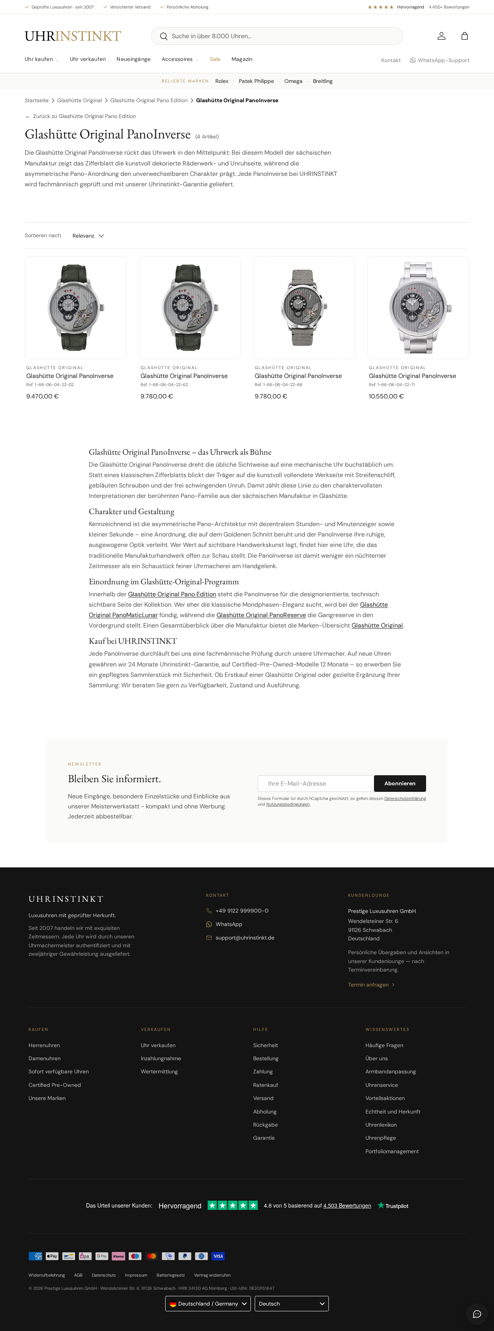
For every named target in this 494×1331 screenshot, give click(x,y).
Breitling (323, 81)
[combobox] (277, 36)
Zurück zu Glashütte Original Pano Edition (80, 116)
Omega (293, 81)
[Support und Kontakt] (477, 1314)
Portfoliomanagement (392, 1151)
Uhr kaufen (39, 59)
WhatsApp (229, 924)
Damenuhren (45, 1058)
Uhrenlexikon (381, 1124)
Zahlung (263, 1071)
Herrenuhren (44, 1045)
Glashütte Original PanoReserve (261, 615)
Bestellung (266, 1058)
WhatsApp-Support (443, 60)
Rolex (221, 81)
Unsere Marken (47, 1098)
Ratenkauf (265, 1084)
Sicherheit (265, 1045)
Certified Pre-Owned (55, 1084)
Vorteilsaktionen (385, 1098)
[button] (464, 35)
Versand (263, 1098)
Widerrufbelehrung (47, 1275)
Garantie (264, 1137)
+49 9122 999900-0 (242, 910)
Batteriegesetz (171, 1275)
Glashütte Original (79, 100)
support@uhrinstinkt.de (245, 937)
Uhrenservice (381, 1084)
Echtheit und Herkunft (392, 1111)
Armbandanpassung (390, 1071)
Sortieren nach (43, 235)
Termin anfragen (368, 984)
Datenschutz (104, 1275)
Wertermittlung (159, 1071)
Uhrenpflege (380, 1137)
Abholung (265, 1111)
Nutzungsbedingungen (288, 804)
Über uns (376, 1058)
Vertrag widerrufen (212, 1275)
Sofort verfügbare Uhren (59, 1071)
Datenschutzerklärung (405, 798)
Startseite (37, 100)
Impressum (136, 1275)
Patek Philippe (256, 81)
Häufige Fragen (384, 1045)
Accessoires (177, 59)
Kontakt (391, 60)
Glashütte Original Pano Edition (149, 100)
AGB (78, 1275)
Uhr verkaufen (88, 59)
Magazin (242, 59)
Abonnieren (400, 783)
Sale (215, 59)
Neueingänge (134, 59)
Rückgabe (265, 1124)
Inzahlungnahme (161, 1058)
